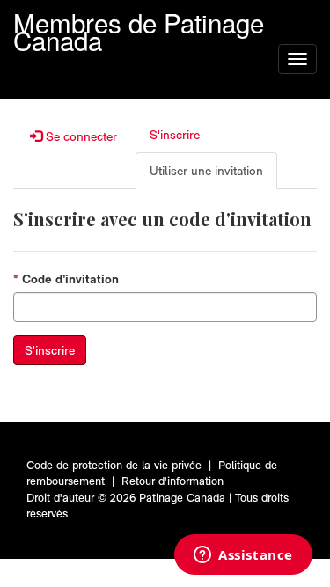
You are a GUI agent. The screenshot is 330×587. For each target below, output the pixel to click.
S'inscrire (50, 350)
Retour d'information (172, 481)
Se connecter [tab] (79, 136)
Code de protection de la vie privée (114, 465)
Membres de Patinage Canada (138, 20)
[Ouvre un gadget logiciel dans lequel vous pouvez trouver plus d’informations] (243, 556)
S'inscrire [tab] (175, 135)
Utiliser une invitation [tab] (206, 171)
